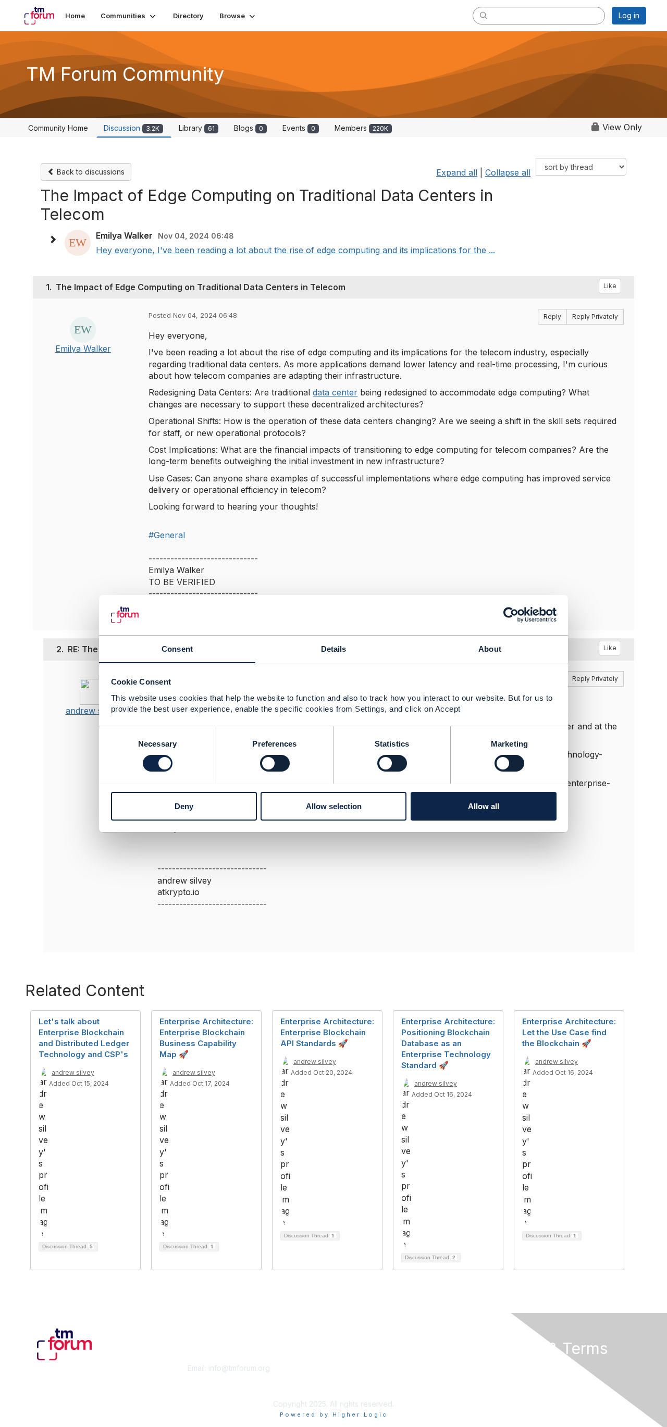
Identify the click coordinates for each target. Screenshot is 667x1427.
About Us (504, 1367)
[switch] (275, 763)
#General (167, 535)
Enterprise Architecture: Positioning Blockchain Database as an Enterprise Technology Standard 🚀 (448, 1043)
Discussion (131, 127)
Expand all (456, 172)
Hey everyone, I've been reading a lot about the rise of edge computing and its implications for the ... (295, 250)
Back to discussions (90, 171)
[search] (484, 15)
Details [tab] (334, 648)
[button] (129, 15)
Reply (552, 316)
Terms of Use (511, 1378)
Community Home (58, 127)
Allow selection (334, 805)
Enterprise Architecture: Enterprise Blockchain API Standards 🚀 (327, 1032)
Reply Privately (595, 316)
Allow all (483, 805)
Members (361, 127)
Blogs (248, 127)
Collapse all (507, 172)
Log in (629, 15)
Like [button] (609, 286)
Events (298, 127)
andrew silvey (93, 710)
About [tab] (489, 648)
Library (197, 127)
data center (335, 392)
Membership (359, 1367)
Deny (184, 805)
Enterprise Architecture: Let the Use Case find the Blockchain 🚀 (569, 1032)
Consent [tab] (177, 648)
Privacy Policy (512, 1388)
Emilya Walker (83, 348)
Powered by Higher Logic (334, 1414)
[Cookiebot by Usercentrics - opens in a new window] (511, 615)
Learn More (357, 1378)
